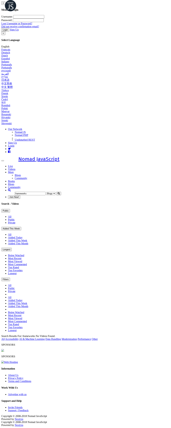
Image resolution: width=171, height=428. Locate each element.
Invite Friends (15, 407)
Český (4, 99)
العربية (5, 73)
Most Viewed (15, 261)
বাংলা (3, 102)
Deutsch (5, 52)
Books (11, 181)
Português (6, 64)
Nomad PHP (21, 135)
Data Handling (53, 339)
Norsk (4, 96)
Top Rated (13, 267)
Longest (6, 249)
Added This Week (11, 228)
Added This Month (18, 243)
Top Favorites (15, 270)
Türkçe (5, 90)
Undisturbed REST (25, 139)
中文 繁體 (7, 87)
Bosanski (6, 114)
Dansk (4, 93)
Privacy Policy (15, 378)
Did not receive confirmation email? (20, 26)
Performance (84, 339)
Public (6, 210)
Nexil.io (19, 419)
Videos (11, 169)
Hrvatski (5, 117)
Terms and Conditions (19, 381)
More (11, 172)
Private (11, 222)
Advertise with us (17, 394)
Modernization (69, 339)
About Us (13, 375)
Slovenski (6, 123)
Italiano (5, 61)
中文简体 (6, 83)
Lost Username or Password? (16, 23)
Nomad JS (20, 132)
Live (10, 166)
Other (95, 339)
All (9, 216)
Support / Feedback (18, 410)
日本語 (5, 80)
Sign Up (14, 29)
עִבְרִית (4, 76)
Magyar (5, 111)
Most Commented (17, 264)
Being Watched (16, 255)
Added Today (15, 237)
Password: (6, 20)
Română (5, 105)
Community (21, 178)
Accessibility (12, 339)
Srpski (4, 120)
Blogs (18, 175)
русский (6, 70)
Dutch (4, 55)
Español (5, 58)
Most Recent (14, 258)
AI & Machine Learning (32, 339)
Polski (4, 108)
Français (5, 49)
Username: (7, 16)
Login (5, 30)
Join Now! (14, 197)
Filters (6, 279)
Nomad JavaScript (38, 159)
